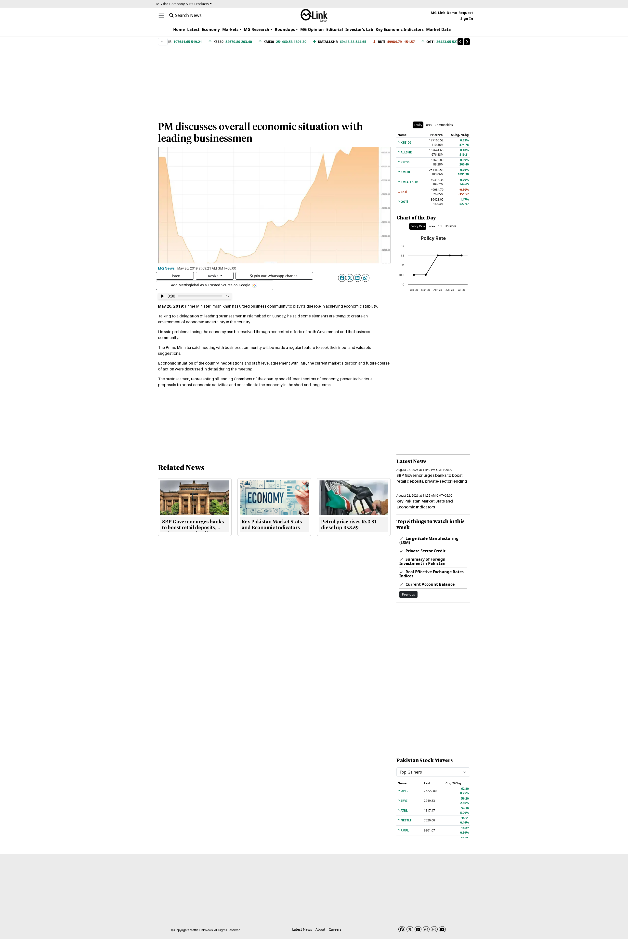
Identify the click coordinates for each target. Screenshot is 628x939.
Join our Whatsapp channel (276, 275)
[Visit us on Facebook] (401, 929)
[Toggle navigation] (161, 15)
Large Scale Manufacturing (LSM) (428, 540)
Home (179, 29)
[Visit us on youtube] (442, 929)
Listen (175, 275)
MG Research (256, 29)
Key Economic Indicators (400, 29)
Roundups (285, 29)
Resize (214, 275)
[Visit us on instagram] (434, 929)
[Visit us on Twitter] (409, 929)
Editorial (334, 29)
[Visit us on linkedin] (418, 929)
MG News (166, 268)
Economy (211, 29)
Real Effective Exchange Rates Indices (431, 574)
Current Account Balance (430, 584)
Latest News (302, 929)
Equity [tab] (418, 125)
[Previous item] (460, 41)
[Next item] (467, 41)
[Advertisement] (314, 80)
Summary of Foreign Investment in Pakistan (422, 561)
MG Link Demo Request (452, 12)
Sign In (466, 18)
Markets (230, 29)
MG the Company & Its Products (182, 3)
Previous (408, 594)
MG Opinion (312, 29)
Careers (335, 929)
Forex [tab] (428, 125)
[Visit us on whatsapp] (426, 929)
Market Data (438, 29)
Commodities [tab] (444, 125)
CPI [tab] (440, 226)
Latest (193, 29)
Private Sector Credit (425, 551)
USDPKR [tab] (450, 226)
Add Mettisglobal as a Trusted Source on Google (211, 284)
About (320, 929)
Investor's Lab (359, 29)
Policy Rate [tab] (417, 226)
